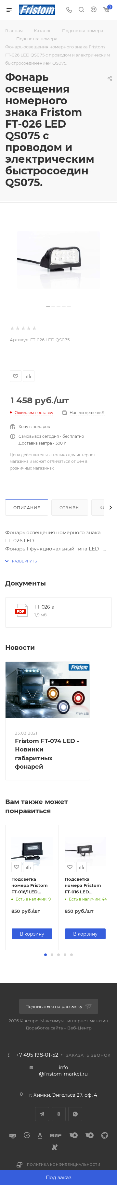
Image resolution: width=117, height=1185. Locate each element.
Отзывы (69, 507)
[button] (45, 954)
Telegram (42, 1114)
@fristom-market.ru (63, 1074)
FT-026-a (44, 607)
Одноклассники (59, 1114)
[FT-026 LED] (58, 260)
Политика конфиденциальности (63, 1165)
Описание (26, 507)
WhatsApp (75, 1114)
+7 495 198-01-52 (37, 1055)
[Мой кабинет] (94, 10)
